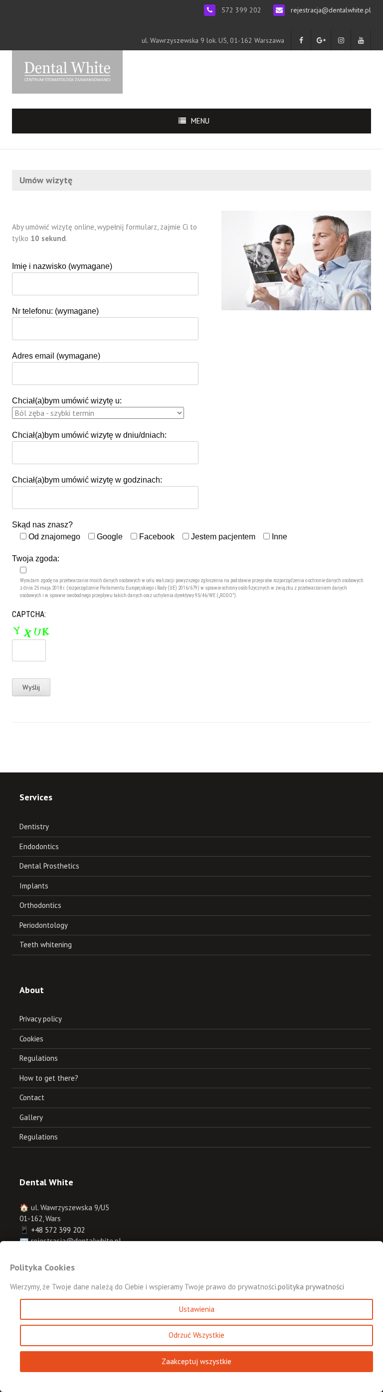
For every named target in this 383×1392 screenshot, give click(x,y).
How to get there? (48, 1078)
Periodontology (43, 925)
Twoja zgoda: (188, 576)
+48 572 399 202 (58, 1230)
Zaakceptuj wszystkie (196, 1361)
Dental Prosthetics (49, 866)
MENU (200, 121)
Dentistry (34, 826)
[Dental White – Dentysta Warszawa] (67, 71)
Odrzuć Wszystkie (196, 1335)
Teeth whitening (45, 944)
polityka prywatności (311, 1286)
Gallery (31, 1117)
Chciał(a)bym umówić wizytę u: (67, 400)
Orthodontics (40, 905)
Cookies (31, 1038)
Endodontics (39, 846)
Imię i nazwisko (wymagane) (62, 266)
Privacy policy (40, 1018)
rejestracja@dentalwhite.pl (331, 9)
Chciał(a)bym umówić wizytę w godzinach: (87, 480)
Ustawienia (196, 1309)
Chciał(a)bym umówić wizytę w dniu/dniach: (89, 435)
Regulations (38, 1058)
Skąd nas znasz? (149, 530)
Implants (33, 885)
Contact (31, 1097)
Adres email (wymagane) (56, 356)
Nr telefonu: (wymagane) (55, 311)
